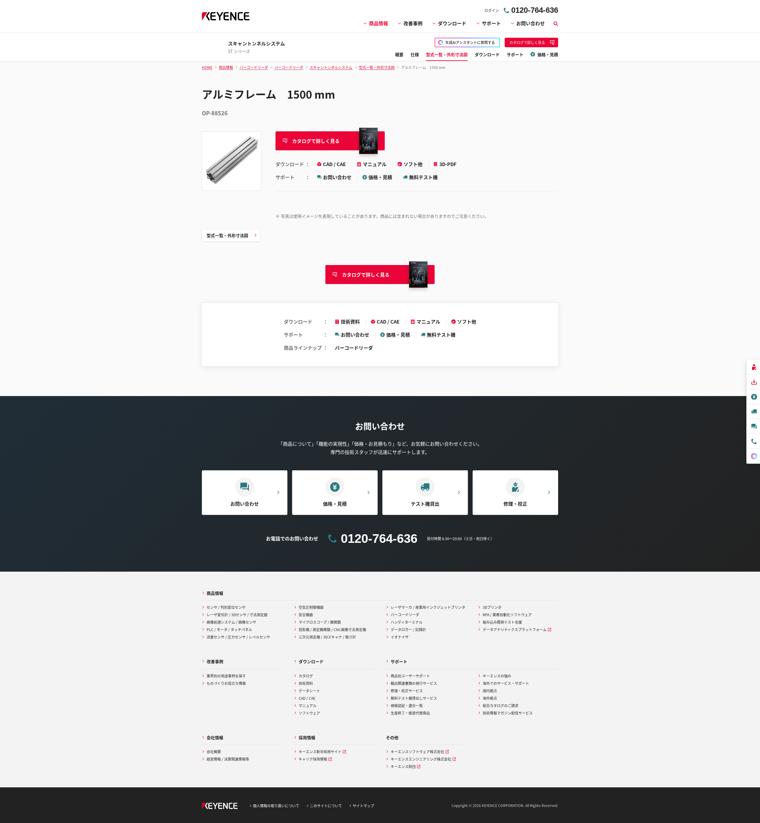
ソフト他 (413, 164)
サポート (491, 23)
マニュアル (375, 164)
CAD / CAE (335, 164)
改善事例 (412, 23)
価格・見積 (380, 177)
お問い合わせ (530, 23)
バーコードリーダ (354, 347)
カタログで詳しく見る (316, 140)
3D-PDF (447, 164)
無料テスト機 (423, 177)
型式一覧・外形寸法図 (227, 235)
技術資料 (350, 321)
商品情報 (378, 23)
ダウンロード (452, 23)
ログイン (491, 10)
